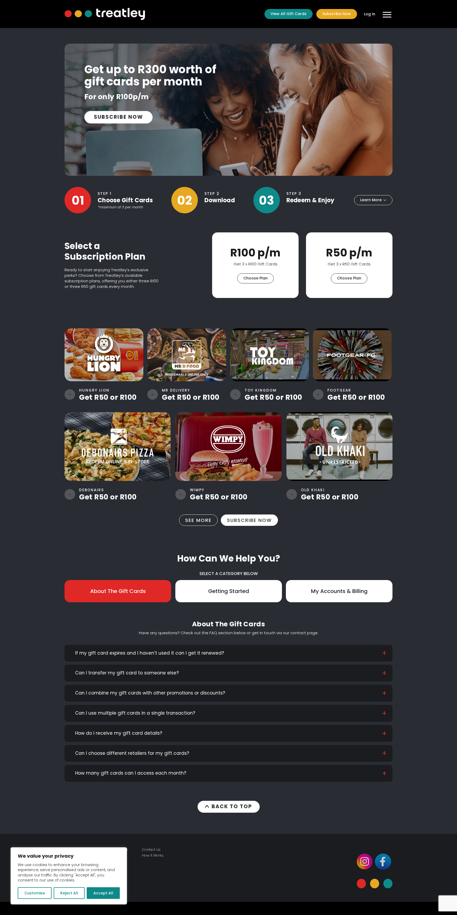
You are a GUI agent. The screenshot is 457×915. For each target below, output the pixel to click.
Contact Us (151, 849)
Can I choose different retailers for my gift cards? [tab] (132, 753)
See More (198, 520)
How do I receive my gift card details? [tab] (118, 733)
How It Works (152, 855)
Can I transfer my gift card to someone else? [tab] (127, 673)
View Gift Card (104, 354)
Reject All (69, 893)
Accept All (103, 893)
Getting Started (228, 591)
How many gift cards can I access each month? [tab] (130, 773)
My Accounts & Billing (339, 591)
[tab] (118, 591)
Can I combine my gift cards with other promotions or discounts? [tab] (150, 693)
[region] (69, 875)
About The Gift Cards (118, 591)
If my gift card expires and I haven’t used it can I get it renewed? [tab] (149, 653)
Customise (34, 893)
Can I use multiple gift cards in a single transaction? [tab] (135, 713)
